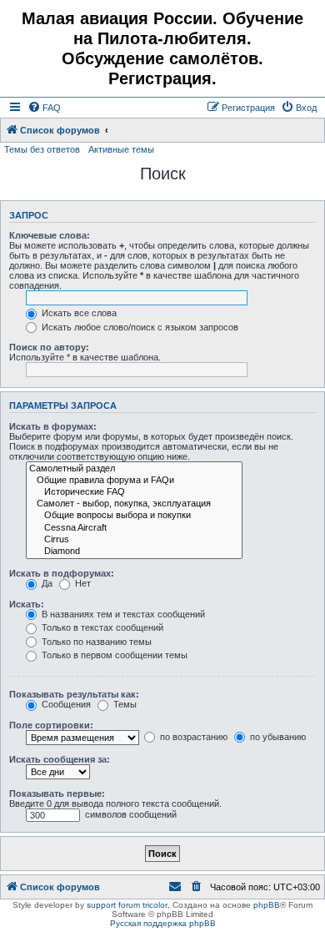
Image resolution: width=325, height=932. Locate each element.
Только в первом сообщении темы (113, 655)
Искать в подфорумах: (61, 573)
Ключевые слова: (49, 235)
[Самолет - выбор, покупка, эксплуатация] (134, 504)
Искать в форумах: (53, 426)
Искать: (26, 604)
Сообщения (65, 704)
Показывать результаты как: (74, 694)
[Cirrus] (134, 540)
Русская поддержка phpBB (163, 923)
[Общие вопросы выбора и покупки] (134, 515)
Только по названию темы (95, 642)
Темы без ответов (42, 149)
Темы (124, 704)
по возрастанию (193, 737)
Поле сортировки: (51, 725)
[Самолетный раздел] (134, 469)
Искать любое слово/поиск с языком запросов (138, 327)
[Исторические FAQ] (134, 492)
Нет (81, 583)
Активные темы (121, 149)
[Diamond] (134, 551)
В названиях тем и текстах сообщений (122, 614)
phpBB (266, 904)
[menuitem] (44, 108)
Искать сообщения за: (59, 759)
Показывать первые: (57, 793)
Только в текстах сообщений (101, 627)
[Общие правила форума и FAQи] (134, 480)
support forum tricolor (127, 904)
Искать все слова (78, 313)
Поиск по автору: (49, 347)
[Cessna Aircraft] (134, 528)
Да (45, 583)
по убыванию (277, 737)
